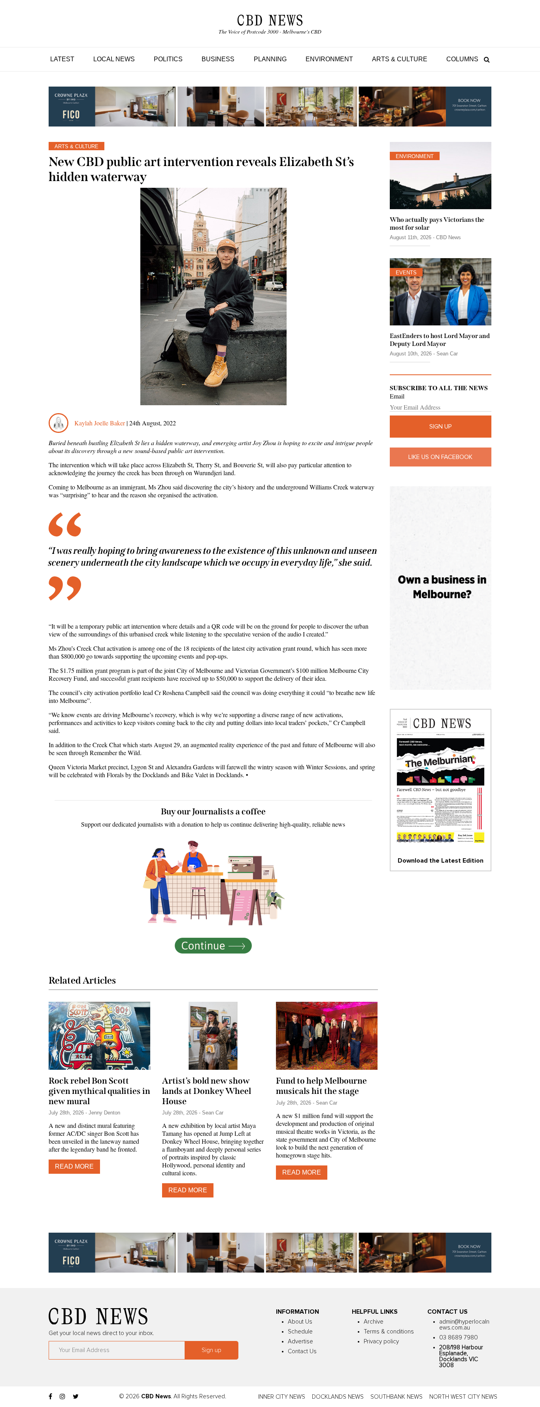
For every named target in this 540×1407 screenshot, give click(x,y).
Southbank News (396, 1397)
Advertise (300, 1342)
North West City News (463, 1397)
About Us (300, 1322)
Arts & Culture (399, 59)
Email (397, 396)
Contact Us (302, 1351)
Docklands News (338, 1397)
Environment (329, 59)
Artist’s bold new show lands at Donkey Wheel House (206, 1091)
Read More (74, 1166)
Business (218, 59)
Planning (270, 59)
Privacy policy (381, 1342)
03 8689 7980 (458, 1338)
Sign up (440, 427)
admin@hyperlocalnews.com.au (464, 1325)
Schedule (300, 1332)
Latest (62, 59)
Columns (462, 59)
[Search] (485, 59)
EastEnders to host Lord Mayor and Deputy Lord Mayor (440, 339)
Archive (373, 1322)
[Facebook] (50, 1397)
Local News (114, 59)
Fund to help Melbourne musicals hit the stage (321, 1086)
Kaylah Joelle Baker (100, 423)
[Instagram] (62, 1397)
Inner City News (281, 1397)
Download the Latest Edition (440, 861)
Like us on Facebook (440, 457)
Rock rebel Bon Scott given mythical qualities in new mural (99, 1091)
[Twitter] (76, 1397)
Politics (168, 59)
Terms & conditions (389, 1332)
